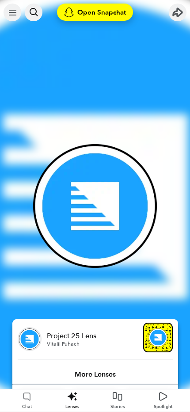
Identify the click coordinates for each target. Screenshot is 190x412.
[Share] (177, 12)
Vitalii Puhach (63, 343)
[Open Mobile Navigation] (12, 12)
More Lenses (95, 374)
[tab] (95, 374)
